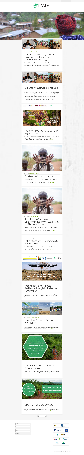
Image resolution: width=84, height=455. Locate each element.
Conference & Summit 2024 (38, 176)
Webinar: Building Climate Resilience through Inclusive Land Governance (41, 288)
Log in (29, 452)
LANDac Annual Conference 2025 (41, 87)
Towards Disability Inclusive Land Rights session (41, 132)
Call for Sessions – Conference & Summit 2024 (41, 242)
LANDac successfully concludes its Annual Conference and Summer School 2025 (41, 57)
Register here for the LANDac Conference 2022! (39, 367)
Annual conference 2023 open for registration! (41, 321)
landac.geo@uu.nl (29, 0)
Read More (34, 67)
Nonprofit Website (16, 452)
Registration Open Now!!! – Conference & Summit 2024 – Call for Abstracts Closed (41, 222)
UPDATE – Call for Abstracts (38, 404)
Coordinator (36, 51)
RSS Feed (25, 452)
